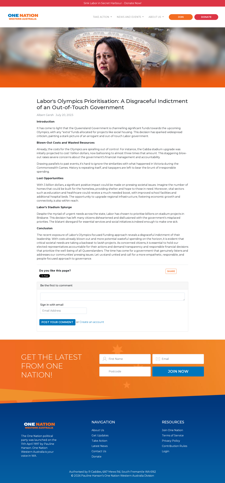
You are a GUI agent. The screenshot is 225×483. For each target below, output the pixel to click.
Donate (96, 456)
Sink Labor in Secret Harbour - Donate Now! (112, 3)
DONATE (206, 16)
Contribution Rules (174, 446)
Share (171, 271)
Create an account (92, 322)
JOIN (181, 16)
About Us (98, 430)
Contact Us (99, 451)
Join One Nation (172, 430)
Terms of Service (173, 435)
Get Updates (100, 435)
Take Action (99, 440)
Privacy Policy (171, 440)
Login (165, 451)
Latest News (100, 446)
